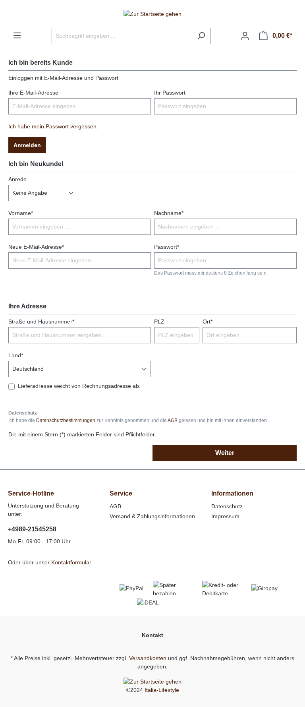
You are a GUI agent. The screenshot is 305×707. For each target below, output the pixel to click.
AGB (173, 420)
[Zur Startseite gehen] (152, 14)
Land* (15, 355)
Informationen (232, 493)
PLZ (159, 321)
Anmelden (27, 145)
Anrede (17, 179)
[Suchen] (201, 36)
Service (121, 493)
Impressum (225, 516)
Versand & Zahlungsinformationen (152, 516)
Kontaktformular (71, 562)
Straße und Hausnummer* (41, 321)
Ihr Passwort (169, 92)
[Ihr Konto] (245, 35)
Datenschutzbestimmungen (65, 420)
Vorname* (20, 213)
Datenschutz (227, 506)
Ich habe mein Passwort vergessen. (53, 126)
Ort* (207, 321)
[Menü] (17, 35)
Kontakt (152, 635)
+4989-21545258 (32, 529)
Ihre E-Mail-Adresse (33, 92)
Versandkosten (147, 658)
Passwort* (166, 247)
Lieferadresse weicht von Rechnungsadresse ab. (79, 386)
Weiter (224, 452)
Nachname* (168, 213)
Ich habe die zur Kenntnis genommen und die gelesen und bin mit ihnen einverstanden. (138, 420)
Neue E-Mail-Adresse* (36, 247)
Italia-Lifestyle (162, 690)
